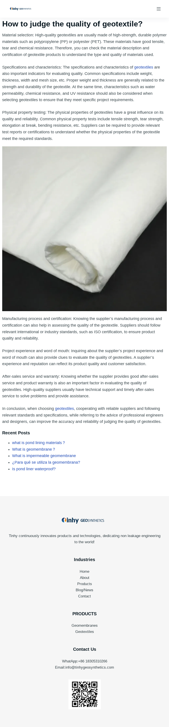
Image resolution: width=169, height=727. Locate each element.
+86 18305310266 (92, 661)
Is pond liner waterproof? (34, 469)
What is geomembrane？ (34, 449)
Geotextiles (84, 632)
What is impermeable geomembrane (44, 456)
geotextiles (144, 67)
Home (84, 571)
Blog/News (84, 590)
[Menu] (159, 9)
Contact (84, 596)
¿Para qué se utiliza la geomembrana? (46, 462)
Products (84, 584)
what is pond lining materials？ (39, 443)
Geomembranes (85, 625)
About (84, 578)
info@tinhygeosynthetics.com (89, 667)
